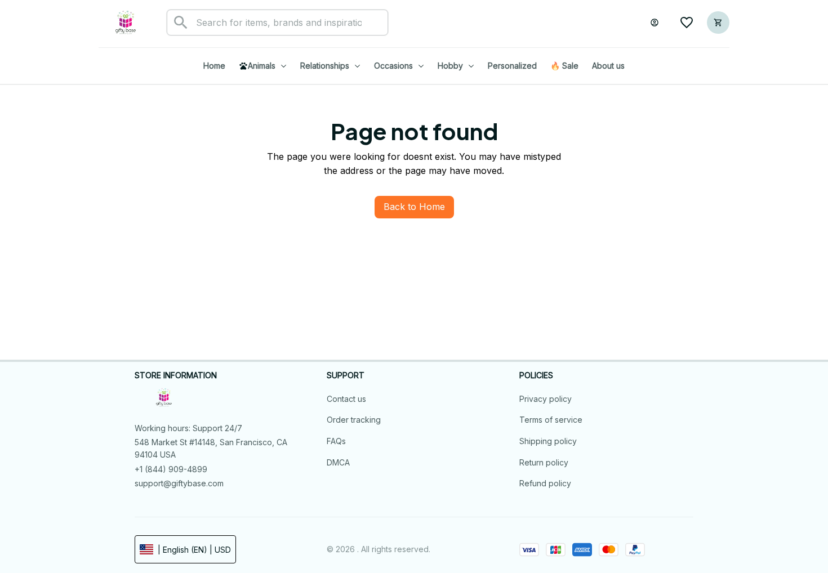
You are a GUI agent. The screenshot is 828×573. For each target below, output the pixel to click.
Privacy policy (545, 399)
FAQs (336, 441)
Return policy (543, 462)
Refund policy (545, 483)
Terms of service (550, 419)
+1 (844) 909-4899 (171, 469)
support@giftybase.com (179, 483)
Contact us (346, 399)
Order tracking (354, 419)
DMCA (338, 462)
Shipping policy (548, 441)
